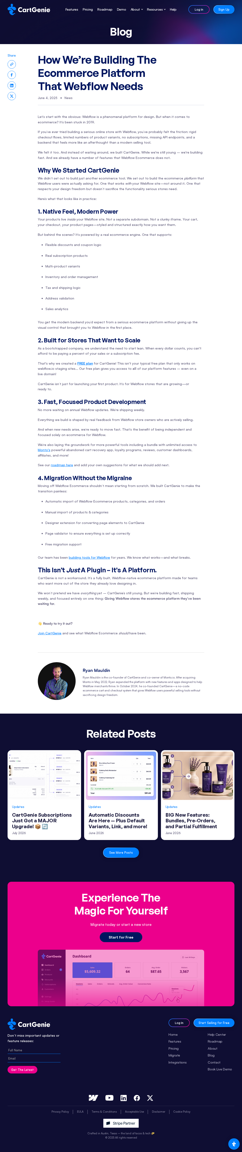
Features (71, 9)
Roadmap (104, 9)
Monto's (44, 450)
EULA (80, 1111)
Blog (211, 1055)
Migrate (174, 1055)
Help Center (217, 1034)
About (212, 1048)
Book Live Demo (220, 1069)
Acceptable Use (134, 1111)
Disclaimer (158, 1111)
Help (173, 9)
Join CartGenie (49, 633)
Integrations (178, 1062)
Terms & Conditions (104, 1111)
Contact (214, 1062)
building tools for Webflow (89, 557)
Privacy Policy (60, 1111)
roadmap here (62, 465)
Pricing (88, 9)
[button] (135, 9)
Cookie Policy (181, 1111)
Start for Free (121, 937)
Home (173, 1034)
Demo (121, 9)
